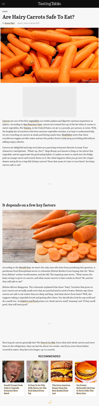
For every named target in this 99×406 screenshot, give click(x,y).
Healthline (67, 134)
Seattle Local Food (29, 300)
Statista (27, 127)
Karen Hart (10, 23)
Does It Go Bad (48, 342)
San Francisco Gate (32, 124)
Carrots (6, 120)
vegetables (34, 120)
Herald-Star (25, 267)
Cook (5, 11)
